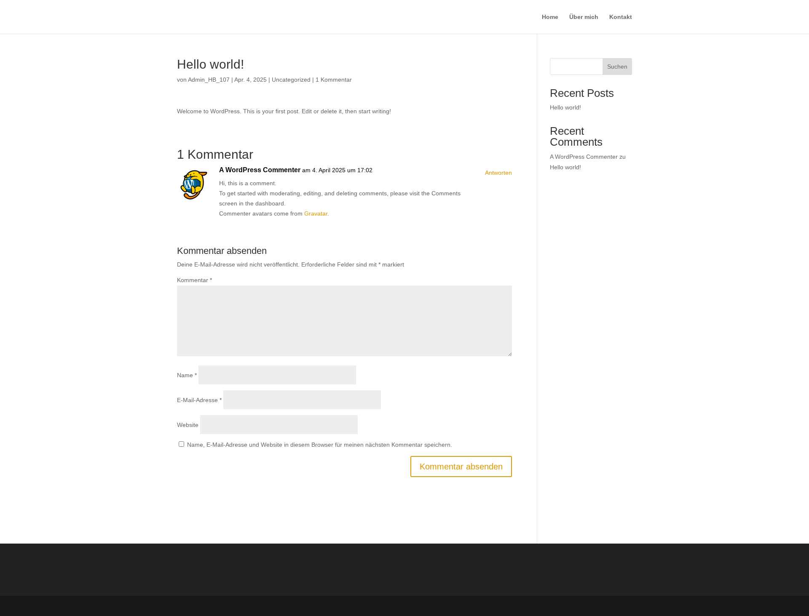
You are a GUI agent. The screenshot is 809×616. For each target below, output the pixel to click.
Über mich (583, 17)
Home (550, 17)
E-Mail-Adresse (199, 400)
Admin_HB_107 (209, 79)
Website (187, 424)
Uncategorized (291, 79)
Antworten (498, 172)
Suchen (617, 66)
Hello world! (565, 107)
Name (187, 375)
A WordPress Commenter (259, 169)
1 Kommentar (334, 79)
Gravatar (315, 213)
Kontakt (620, 17)
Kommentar (194, 280)
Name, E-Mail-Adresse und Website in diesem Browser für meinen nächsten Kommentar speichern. (319, 444)
